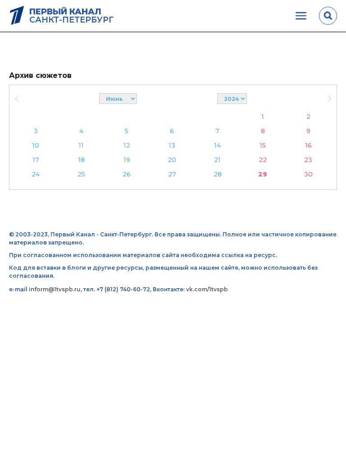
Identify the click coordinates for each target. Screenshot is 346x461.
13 (171, 145)
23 (308, 160)
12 (126, 145)
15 (263, 145)
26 (127, 174)
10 (35, 145)
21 (217, 160)
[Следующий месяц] (329, 98)
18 (81, 160)
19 (126, 160)
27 (172, 174)
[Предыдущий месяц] (17, 98)
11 (81, 145)
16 (308, 145)
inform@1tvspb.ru (55, 289)
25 (81, 174)
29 (262, 174)
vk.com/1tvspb (207, 289)
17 (35, 160)
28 (218, 174)
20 (172, 160)
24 (36, 174)
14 (217, 145)
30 (308, 174)
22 (263, 160)
